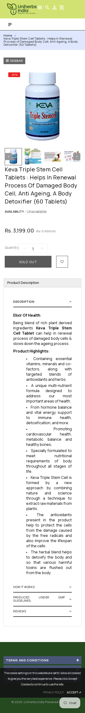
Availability (14, 211)
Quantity (12, 247)
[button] (42, 302)
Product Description (23, 282)
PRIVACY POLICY (53, 692)
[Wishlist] (62, 262)
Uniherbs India (34, 702)
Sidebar (16, 60)
